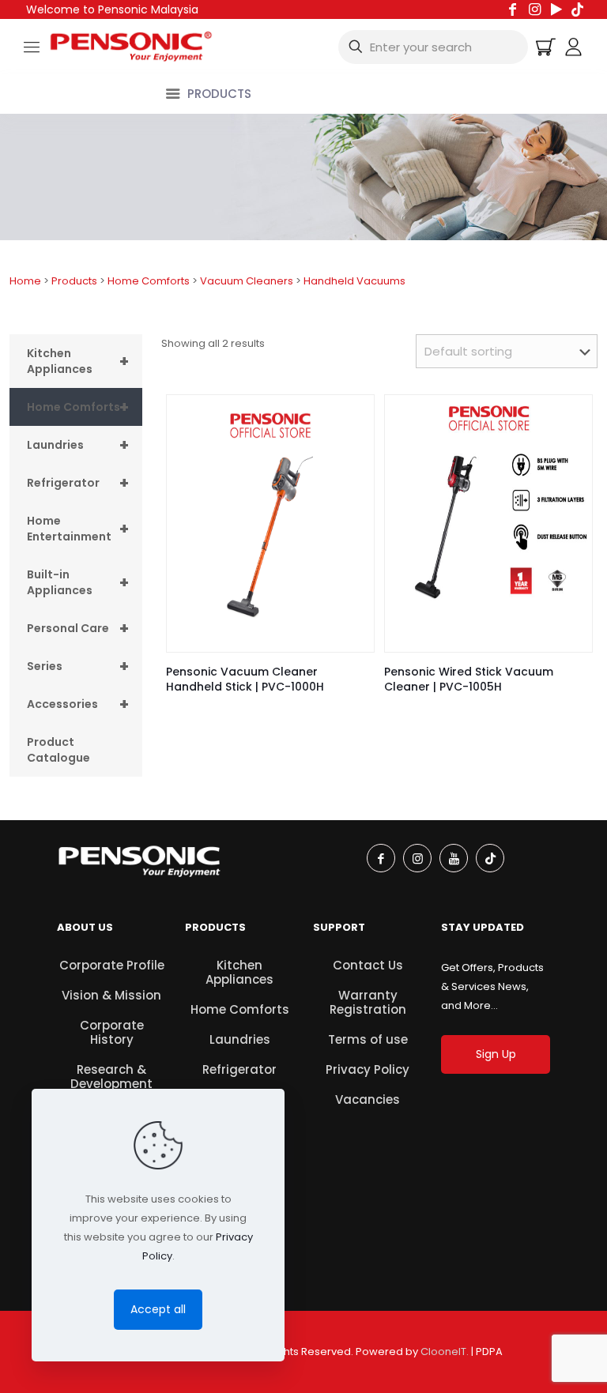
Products (74, 280)
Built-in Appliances (78, 582)
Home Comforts (148, 280)
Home (25, 280)
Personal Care (78, 628)
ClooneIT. (444, 1351)
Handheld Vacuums (354, 280)
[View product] (351, 417)
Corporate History (112, 1032)
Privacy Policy (367, 1069)
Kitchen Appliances (78, 361)
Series (78, 666)
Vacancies (367, 1099)
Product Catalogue (58, 750)
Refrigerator (78, 483)
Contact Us (368, 965)
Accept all (158, 1309)
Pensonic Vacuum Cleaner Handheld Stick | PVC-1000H (245, 679)
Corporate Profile (111, 965)
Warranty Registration (368, 1002)
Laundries (78, 445)
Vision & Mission (111, 995)
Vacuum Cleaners (246, 280)
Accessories (78, 704)
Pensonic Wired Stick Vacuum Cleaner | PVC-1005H (468, 679)
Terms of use (368, 1039)
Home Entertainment (78, 528)
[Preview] (351, 451)
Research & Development (111, 1076)
